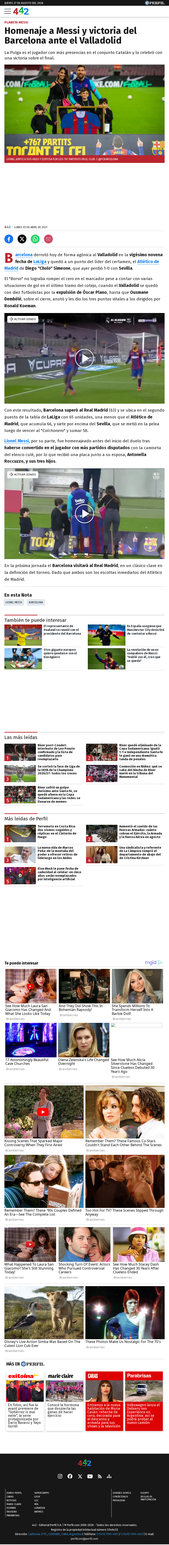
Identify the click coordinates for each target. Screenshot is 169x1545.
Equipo (145, 1493)
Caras (10, 1496)
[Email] (48, 239)
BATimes (38, 1512)
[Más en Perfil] (32, 1364)
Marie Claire (14, 1504)
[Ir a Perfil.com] (155, 4)
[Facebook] (70, 1477)
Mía (36, 1504)
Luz (36, 1500)
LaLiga (39, 261)
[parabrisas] (144, 1376)
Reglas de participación (148, 1498)
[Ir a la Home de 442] (21, 13)
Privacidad (119, 1500)
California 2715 (37, 1534)
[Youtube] (90, 1476)
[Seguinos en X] (80, 1477)
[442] (84, 1463)
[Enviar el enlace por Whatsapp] (35, 239)
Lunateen (39, 1508)
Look (37, 1496)
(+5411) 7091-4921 (107, 1534)
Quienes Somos (122, 1493)
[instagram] (60, 1477)
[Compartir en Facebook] (8, 239)
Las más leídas (20, 737)
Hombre (11, 1508)
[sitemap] (109, 1477)
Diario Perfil (14, 1493)
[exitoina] (25, 1376)
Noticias (11, 1500)
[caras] (104, 1376)
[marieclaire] (64, 1376)
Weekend (12, 1512)
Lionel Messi (14, 602)
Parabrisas (13, 1515)
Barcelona (36, 602)
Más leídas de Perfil (26, 819)
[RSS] (100, 1476)
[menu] (7, 11)
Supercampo (41, 1493)
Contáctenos (120, 1496)
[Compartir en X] (22, 239)
